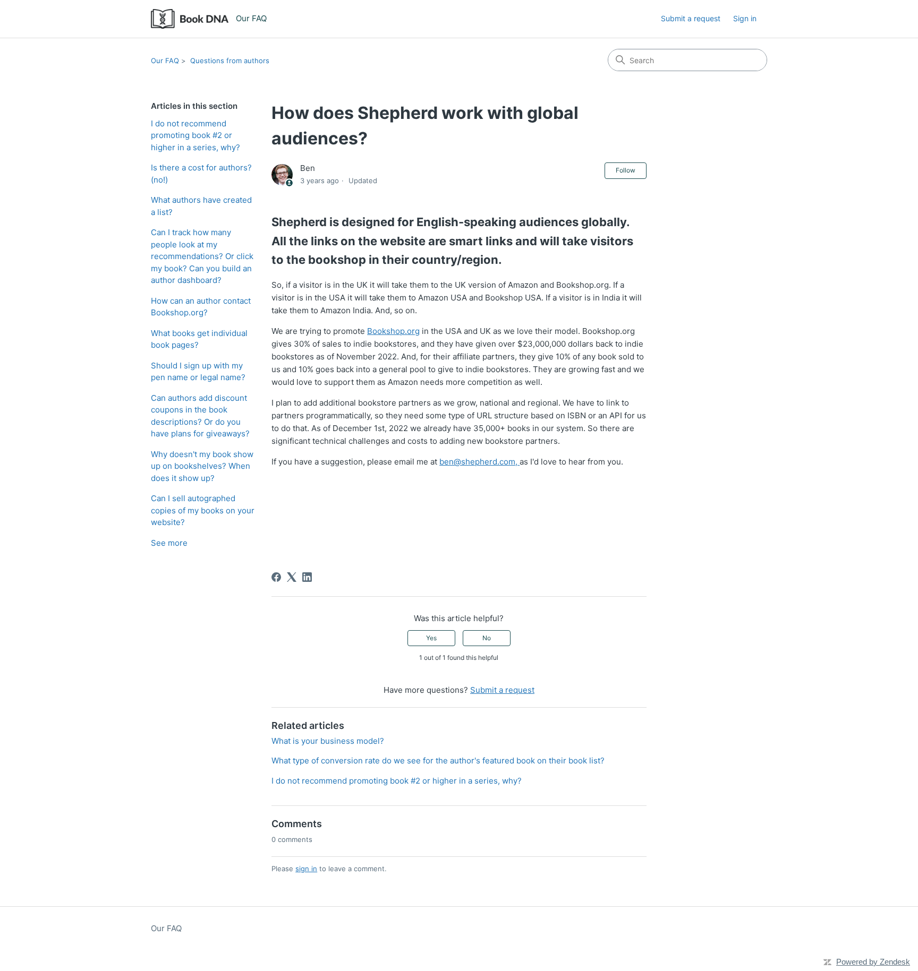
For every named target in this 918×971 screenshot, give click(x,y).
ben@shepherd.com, (479, 462)
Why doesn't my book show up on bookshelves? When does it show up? (202, 466)
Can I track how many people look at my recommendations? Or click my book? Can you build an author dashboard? (202, 256)
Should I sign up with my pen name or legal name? (198, 371)
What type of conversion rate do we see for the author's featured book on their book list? (438, 760)
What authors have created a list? (201, 206)
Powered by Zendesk (873, 961)
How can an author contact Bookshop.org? (201, 307)
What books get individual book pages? (199, 339)
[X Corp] (291, 577)
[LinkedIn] (307, 577)
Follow (625, 170)
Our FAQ (165, 60)
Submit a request (690, 18)
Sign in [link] (744, 18)
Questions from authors (229, 60)
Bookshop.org (393, 331)
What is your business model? (327, 741)
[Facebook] (276, 577)
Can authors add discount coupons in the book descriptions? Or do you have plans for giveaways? (200, 416)
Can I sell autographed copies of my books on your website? (202, 510)
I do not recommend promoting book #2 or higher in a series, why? (195, 135)
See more (169, 543)
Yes (431, 638)
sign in (306, 868)
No (486, 638)
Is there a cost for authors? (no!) (201, 173)
